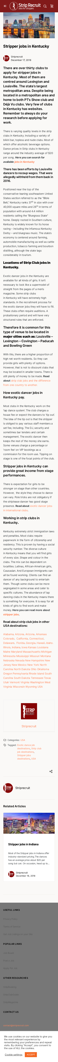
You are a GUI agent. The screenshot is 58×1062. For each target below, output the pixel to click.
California (22, 638)
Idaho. (49, 643)
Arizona (19, 634)
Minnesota (9, 656)
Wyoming (31, 686)
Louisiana (42, 647)
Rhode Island (36, 673)
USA (40, 686)
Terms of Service (11, 926)
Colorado (8, 638)
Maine (6, 651)
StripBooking (9, 987)
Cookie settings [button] (13, 1054)
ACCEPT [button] (31, 1054)
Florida (20, 643)
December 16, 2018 (25, 875)
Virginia (24, 682)
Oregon (7, 673)
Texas (47, 677)
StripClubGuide (11, 994)
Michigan (46, 651)
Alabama (8, 634)
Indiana (16, 647)
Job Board (8, 953)
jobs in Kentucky (24, 161)
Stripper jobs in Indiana (23, 844)
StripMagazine (10, 1002)
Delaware (8, 643)
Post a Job (8, 960)
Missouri (35, 656)
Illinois (6, 647)
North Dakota (22, 669)
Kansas (32, 647)
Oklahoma (43, 669)
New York (33, 664)
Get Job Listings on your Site (18, 934)
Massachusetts (31, 651)
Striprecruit (17, 56)
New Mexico (19, 664)
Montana (45, 656)
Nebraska (9, 660)
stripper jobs (11, 614)
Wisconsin (19, 686)
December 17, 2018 (21, 60)
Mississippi (22, 656)
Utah (6, 682)
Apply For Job (10, 968)
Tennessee (37, 677)
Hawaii (41, 643)
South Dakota (22, 677)
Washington (37, 682)
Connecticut (36, 638)
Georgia (30, 643)
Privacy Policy (10, 919)
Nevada (19, 660)
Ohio (33, 669)
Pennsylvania (20, 673)
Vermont (15, 682)
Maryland (16, 651)
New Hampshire (34, 660)
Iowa (24, 647)
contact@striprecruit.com (16, 1025)
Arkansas (41, 634)
